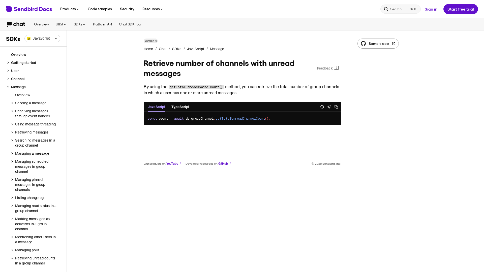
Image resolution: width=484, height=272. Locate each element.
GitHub (223, 163)
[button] (42, 39)
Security (127, 9)
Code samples (100, 9)
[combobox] (42, 39)
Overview (41, 24)
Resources (151, 9)
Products (68, 9)
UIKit (59, 24)
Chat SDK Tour (130, 24)
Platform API (102, 24)
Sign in (431, 9)
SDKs (78, 24)
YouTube (172, 163)
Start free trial (460, 9)
